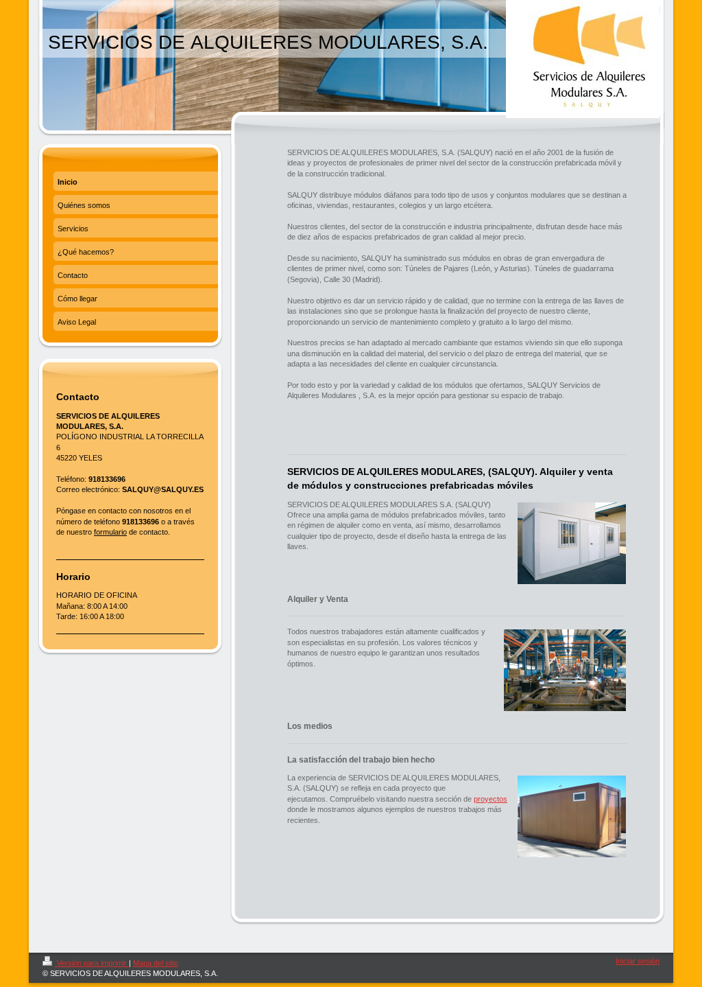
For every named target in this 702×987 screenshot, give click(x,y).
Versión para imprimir (92, 963)
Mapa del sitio (155, 963)
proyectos (490, 799)
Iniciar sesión (637, 961)
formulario (110, 532)
